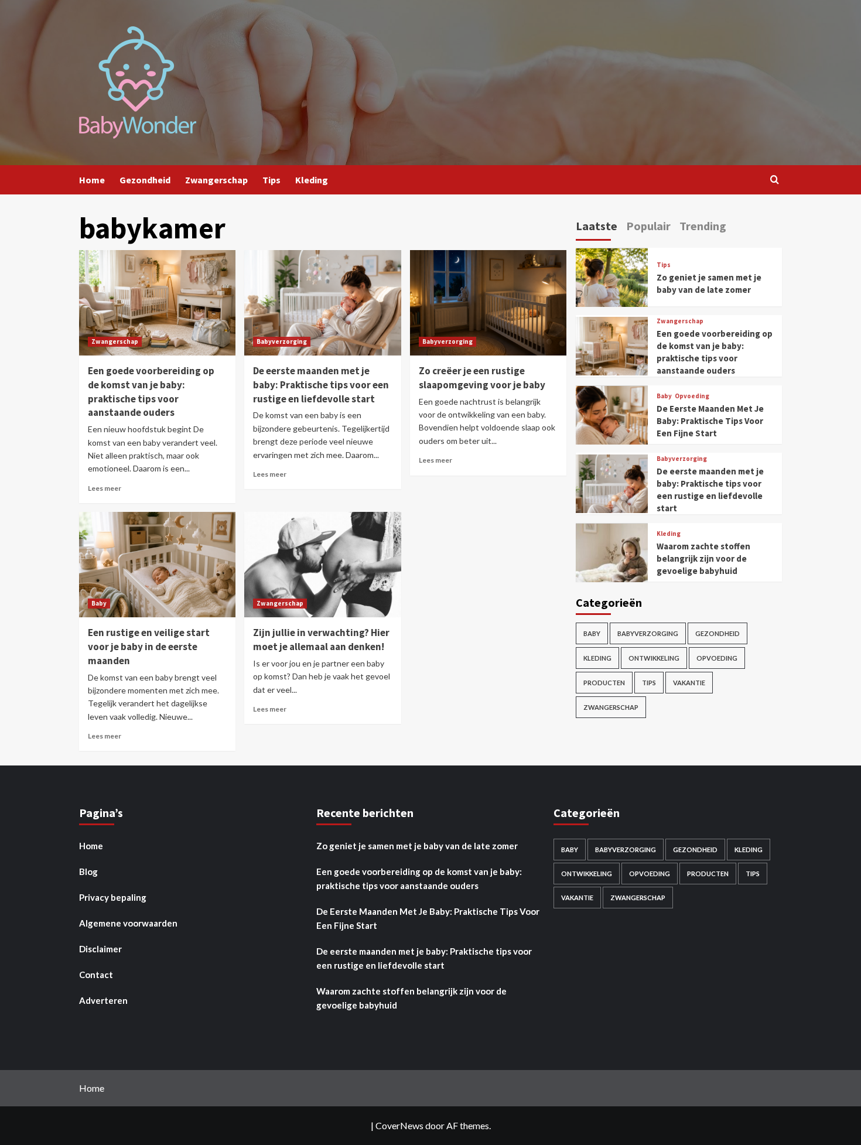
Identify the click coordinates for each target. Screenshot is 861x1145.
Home (92, 180)
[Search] (774, 180)
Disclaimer (100, 949)
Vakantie (689, 683)
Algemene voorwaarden (128, 923)
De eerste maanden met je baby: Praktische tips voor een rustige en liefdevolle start (321, 384)
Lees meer (104, 488)
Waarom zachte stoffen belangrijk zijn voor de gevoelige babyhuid (703, 559)
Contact (96, 974)
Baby (99, 603)
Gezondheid (144, 180)
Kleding (311, 180)
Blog (88, 871)
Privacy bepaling (112, 897)
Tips (271, 180)
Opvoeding (692, 397)
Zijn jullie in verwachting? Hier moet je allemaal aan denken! (321, 639)
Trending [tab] (702, 225)
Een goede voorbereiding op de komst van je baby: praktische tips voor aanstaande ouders (151, 391)
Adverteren (103, 1000)
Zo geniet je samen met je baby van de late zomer (417, 845)
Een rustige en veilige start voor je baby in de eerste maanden (149, 646)
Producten (604, 683)
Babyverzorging (282, 341)
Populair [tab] (648, 225)
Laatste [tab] (596, 225)
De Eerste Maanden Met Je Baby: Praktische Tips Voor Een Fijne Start (710, 421)
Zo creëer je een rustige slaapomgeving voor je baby (482, 377)
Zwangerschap (216, 180)
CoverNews (399, 1125)
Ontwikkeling (653, 658)
